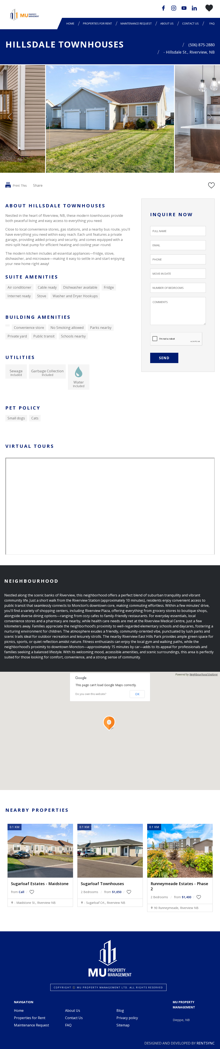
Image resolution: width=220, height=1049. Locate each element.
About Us (72, 1010)
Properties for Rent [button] (97, 23)
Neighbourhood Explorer (203, 674)
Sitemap (123, 1025)
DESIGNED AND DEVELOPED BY (179, 1043)
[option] (110, 119)
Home (70, 23)
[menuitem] (71, 23)
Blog (120, 1010)
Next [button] (210, 117)
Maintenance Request (136, 23)
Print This (19, 185)
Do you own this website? (90, 694)
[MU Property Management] (23, 14)
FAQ (212, 23)
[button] (110, 723)
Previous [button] (10, 117)
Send (164, 358)
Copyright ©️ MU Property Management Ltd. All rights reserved (108, 987)
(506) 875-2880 (201, 44)
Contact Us (190, 23)
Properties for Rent (29, 1017)
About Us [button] (167, 23)
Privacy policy (127, 1017)
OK (137, 694)
